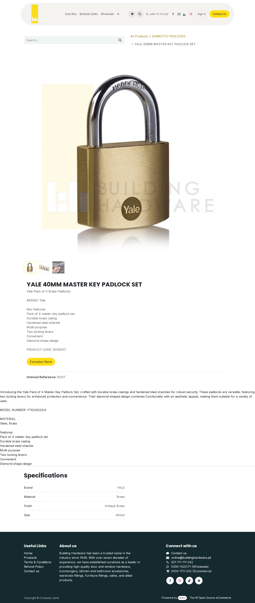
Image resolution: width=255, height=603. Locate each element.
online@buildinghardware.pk (191, 557)
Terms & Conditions (37, 562)
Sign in (202, 13)
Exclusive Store (41, 362)
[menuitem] (71, 13)
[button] (139, 14)
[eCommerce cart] (132, 14)
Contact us (31, 571)
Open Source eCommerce (215, 597)
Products (30, 557)
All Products (139, 36)
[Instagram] (191, 14)
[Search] (120, 40)
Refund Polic (33, 566)
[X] (179, 14)
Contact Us (219, 13)
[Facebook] (173, 14)
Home (28, 553)
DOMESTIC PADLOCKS (169, 36)
